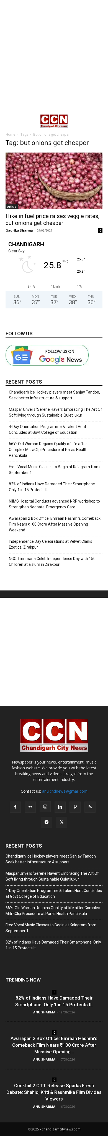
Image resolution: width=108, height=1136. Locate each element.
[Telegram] (46, 822)
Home (10, 134)
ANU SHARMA (44, 1012)
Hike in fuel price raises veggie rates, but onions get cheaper (52, 219)
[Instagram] (45, 806)
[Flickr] (30, 807)
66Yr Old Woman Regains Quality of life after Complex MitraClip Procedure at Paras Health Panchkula (48, 450)
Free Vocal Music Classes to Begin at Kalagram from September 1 (54, 470)
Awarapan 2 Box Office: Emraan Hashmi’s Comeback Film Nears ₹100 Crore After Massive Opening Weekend (55, 524)
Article (11, 207)
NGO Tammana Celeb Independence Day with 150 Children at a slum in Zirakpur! (52, 561)
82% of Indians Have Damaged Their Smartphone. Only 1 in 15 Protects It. (52, 487)
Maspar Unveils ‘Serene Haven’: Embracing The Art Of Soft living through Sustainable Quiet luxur (55, 412)
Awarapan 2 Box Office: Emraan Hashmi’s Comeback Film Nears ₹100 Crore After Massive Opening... (54, 1045)
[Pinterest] (75, 807)
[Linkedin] (60, 807)
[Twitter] (61, 822)
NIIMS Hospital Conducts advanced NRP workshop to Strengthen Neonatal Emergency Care (54, 504)
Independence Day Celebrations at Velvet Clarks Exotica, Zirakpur (50, 544)
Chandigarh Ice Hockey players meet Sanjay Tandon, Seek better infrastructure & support (54, 395)
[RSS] (90, 807)
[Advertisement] (54, 57)
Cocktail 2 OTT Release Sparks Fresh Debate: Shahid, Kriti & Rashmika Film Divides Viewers (54, 1092)
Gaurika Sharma (19, 230)
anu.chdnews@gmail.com (65, 791)
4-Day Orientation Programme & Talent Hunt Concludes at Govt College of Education (47, 429)
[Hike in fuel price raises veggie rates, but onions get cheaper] (54, 181)
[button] (9, 121)
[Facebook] (15, 807)
